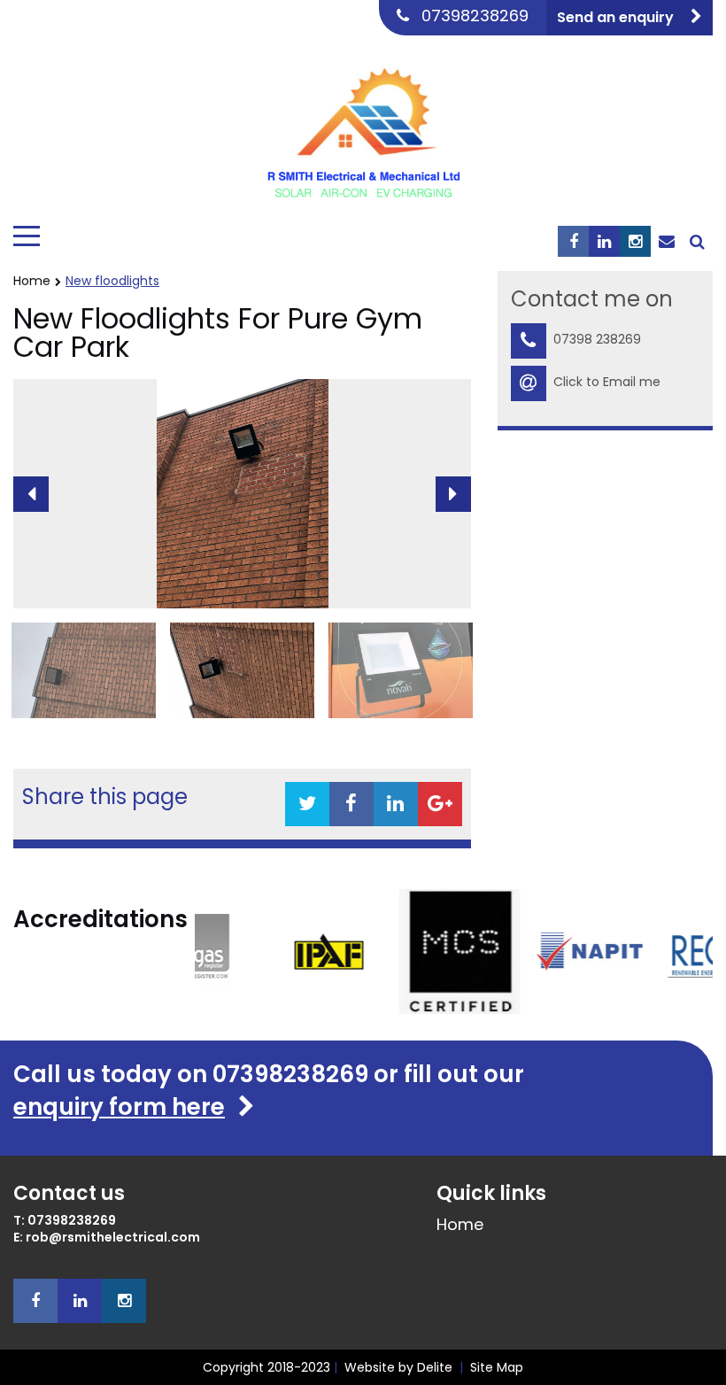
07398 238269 (597, 339)
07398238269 (475, 15)
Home (31, 281)
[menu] (26, 236)
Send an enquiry (617, 17)
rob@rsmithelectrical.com (113, 1237)
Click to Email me (606, 382)
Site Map (496, 1367)
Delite (434, 1367)
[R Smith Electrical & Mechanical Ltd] (363, 126)
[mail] (666, 241)
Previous (31, 494)
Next (453, 494)
